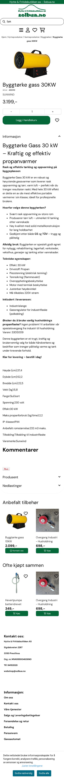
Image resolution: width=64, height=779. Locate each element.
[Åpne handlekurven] (42, 30)
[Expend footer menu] (59, 746)
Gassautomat (12, 739)
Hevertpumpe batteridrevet (13, 602)
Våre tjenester (12, 709)
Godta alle (44, 773)
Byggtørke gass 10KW (14, 539)
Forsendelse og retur (16, 721)
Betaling (9, 727)
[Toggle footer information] (59, 678)
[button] (57, 120)
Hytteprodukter (15, 37)
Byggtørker (46, 37)
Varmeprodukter (32, 37)
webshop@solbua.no (15, 671)
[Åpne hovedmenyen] (21, 30)
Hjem (4, 37)
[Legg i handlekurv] (26, 120)
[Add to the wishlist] (26, 513)
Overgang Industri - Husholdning (46, 539)
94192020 (13, 665)
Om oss (8, 697)
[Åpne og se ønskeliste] (34, 30)
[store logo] (32, 10)
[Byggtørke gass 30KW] (32, 62)
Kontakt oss (11, 703)
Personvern (11, 733)
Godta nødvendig (23, 773)
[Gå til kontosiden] (27, 30)
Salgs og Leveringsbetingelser (22, 715)
